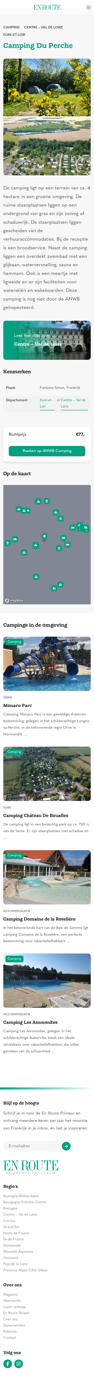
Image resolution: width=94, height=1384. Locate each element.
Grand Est (11, 1227)
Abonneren (12, 1301)
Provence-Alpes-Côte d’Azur (25, 1270)
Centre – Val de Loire (43, 27)
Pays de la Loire (15, 1264)
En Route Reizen (16, 1313)
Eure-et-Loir (14, 35)
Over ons (10, 1319)
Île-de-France (13, 1239)
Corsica (9, 1221)
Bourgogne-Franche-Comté (24, 1202)
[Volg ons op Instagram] (18, 1363)
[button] (44, 537)
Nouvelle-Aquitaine (18, 1252)
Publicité (10, 1332)
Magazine (10, 1295)
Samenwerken (14, 1325)
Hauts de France (16, 1233)
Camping (11, 27)
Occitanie (11, 1258)
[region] (47, 544)
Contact (9, 1338)
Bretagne (10, 1208)
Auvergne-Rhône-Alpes (21, 1196)
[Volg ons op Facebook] (7, 1363)
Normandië (12, 1246)
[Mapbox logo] (14, 600)
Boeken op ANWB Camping (47, 451)
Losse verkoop (14, 1307)
